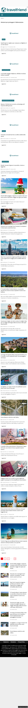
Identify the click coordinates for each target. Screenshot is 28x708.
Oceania (3, 131)
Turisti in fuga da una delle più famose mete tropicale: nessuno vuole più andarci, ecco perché (14, 541)
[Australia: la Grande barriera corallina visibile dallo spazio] (14, 125)
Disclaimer (13, 642)
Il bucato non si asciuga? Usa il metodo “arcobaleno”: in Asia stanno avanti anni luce (14, 227)
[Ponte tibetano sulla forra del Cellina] (14, 408)
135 (15, 558)
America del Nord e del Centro (8, 100)
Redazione (6, 642)
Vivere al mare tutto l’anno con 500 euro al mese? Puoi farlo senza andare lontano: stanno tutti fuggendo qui (13, 510)
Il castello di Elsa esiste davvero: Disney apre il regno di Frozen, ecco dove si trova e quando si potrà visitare (13, 448)
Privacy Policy (21, 642)
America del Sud (5, 161)
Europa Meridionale (6, 70)
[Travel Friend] (14, 9)
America (3, 253)
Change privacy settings (23, 706)
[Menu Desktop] (2, 15)
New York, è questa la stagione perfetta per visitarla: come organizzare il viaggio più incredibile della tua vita (13, 258)
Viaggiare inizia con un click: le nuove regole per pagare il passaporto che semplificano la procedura (13, 479)
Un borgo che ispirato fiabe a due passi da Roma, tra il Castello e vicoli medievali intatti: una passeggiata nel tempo (14, 356)
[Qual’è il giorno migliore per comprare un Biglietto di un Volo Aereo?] (14, 33)
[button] (26, 15)
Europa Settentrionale (6, 383)
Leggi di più (3, 53)
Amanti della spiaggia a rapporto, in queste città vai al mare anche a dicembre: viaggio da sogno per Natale (14, 196)
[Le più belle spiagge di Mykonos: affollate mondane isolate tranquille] (14, 64)
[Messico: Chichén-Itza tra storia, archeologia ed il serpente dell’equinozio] (14, 94)
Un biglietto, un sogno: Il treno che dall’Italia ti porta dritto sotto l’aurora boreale (13, 387)
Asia (3, 222)
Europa (3, 192)
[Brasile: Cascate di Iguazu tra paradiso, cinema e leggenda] (14, 156)
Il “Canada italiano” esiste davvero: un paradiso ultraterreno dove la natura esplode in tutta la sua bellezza (13, 290)
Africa (3, 505)
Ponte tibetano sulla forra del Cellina (10, 417)
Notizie (3, 39)
